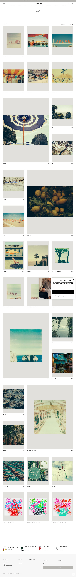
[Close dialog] (73, 279)
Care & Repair (5, 562)
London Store (32, 559)
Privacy (4, 563)
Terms (4, 564)
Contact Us (5, 559)
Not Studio (19, 573)
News (19, 560)
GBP (4, 3)
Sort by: (63, 24)
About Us (20, 559)
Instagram (20, 562)
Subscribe (20, 563)
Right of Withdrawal (7, 565)
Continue (63, 292)
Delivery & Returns (7, 560)
